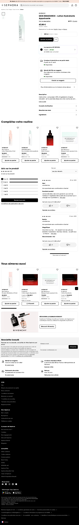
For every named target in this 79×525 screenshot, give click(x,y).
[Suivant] (76, 288)
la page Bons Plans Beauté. (31, 498)
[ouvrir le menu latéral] (2, 5)
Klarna (65, 29)
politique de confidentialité (24, 356)
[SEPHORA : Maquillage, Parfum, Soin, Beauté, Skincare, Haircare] (11, 5)
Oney (59, 29)
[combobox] (64, 171)
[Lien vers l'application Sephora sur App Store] (17, 492)
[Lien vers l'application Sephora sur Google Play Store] (6, 492)
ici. (36, 497)
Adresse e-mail (44, 343)
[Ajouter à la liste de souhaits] (18, 128)
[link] (19, 200)
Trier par (53, 168)
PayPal (56, 29)
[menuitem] (72, 5)
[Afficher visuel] (3, 13)
